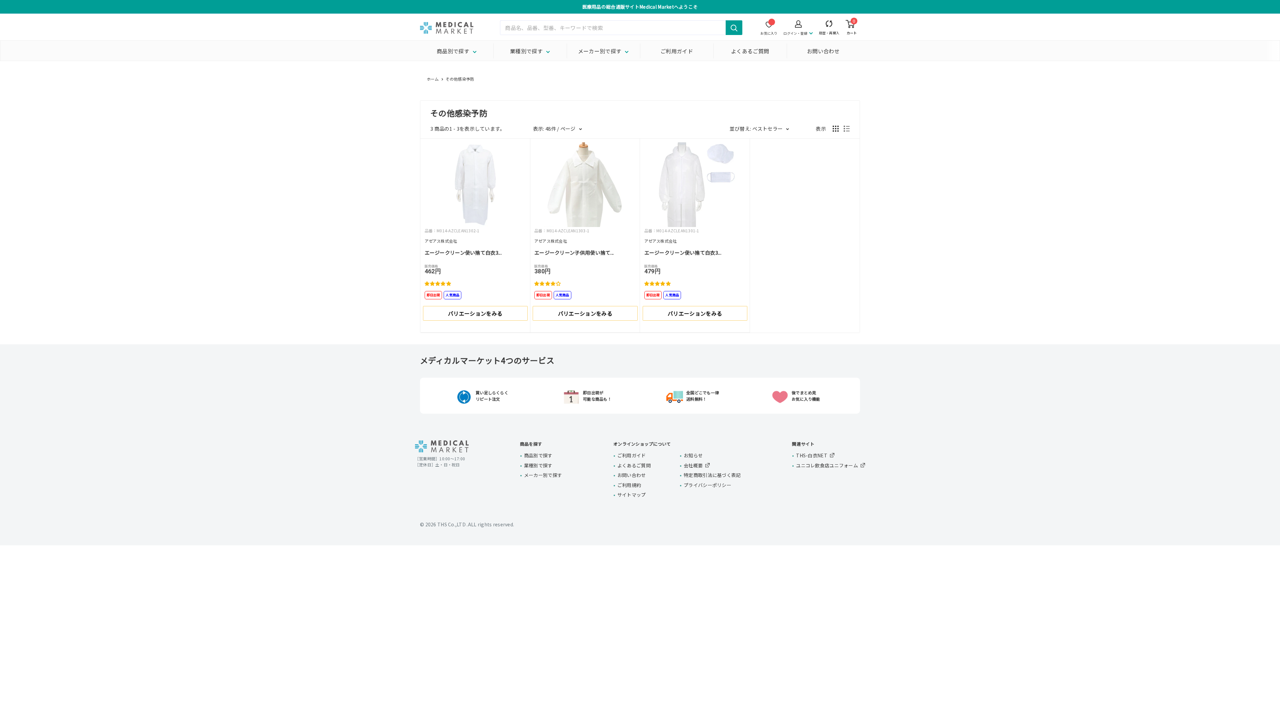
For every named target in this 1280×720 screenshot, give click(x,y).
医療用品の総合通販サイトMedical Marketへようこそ (640, 6)
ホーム (433, 79)
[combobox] (621, 27)
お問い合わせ (823, 51)
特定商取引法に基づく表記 (712, 475)
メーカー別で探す (600, 51)
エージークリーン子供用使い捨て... (574, 252)
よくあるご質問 (750, 51)
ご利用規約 (629, 485)
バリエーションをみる (475, 313)
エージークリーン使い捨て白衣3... (463, 252)
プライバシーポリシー (707, 485)
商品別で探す (453, 51)
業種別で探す (526, 51)
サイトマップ (631, 494)
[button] (439, 283)
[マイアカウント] (829, 25)
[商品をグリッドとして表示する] (836, 129)
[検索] (734, 27)
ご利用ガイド (676, 51)
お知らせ (693, 455)
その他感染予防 (460, 79)
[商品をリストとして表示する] (847, 129)
